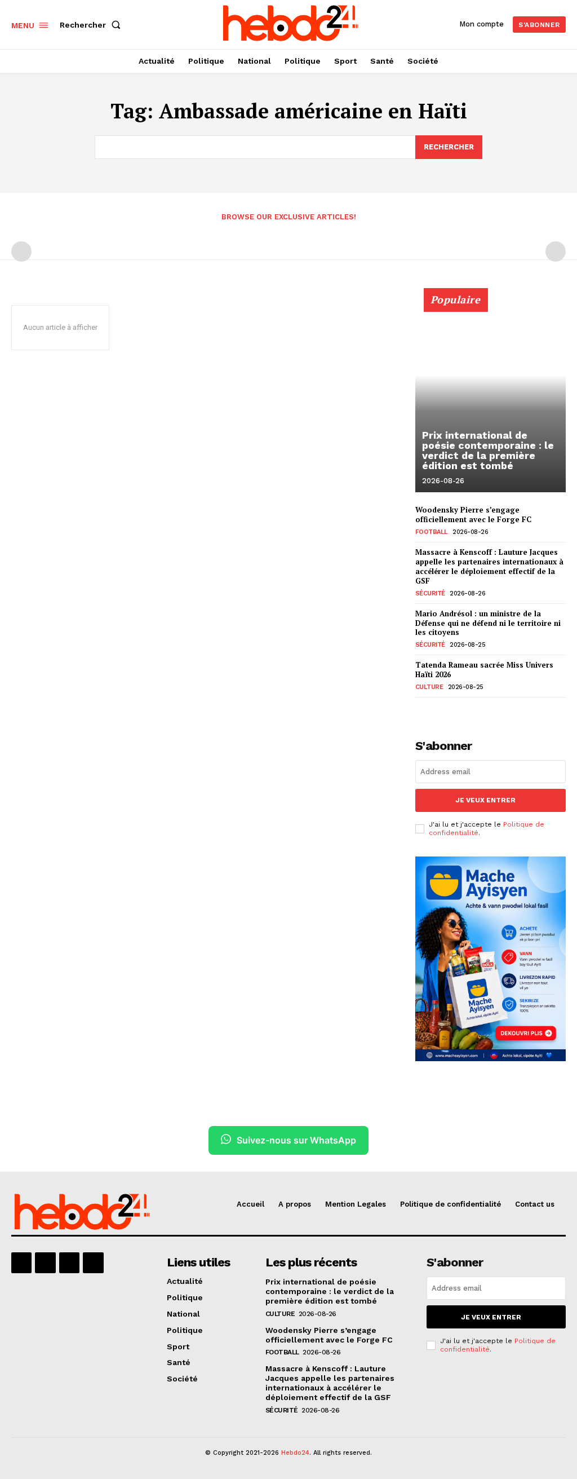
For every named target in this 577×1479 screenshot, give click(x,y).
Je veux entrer (485, 800)
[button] (92, 25)
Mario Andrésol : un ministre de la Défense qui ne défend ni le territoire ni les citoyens (488, 623)
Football (431, 532)
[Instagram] (45, 1262)
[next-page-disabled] (555, 251)
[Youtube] (93, 1262)
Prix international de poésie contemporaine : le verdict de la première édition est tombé (488, 450)
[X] (69, 1262)
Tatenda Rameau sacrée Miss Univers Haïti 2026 (484, 669)
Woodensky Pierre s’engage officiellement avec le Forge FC (473, 514)
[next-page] (440, 710)
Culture (429, 687)
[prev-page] (21, 251)
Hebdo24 (295, 1452)
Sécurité (430, 593)
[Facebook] (21, 1262)
